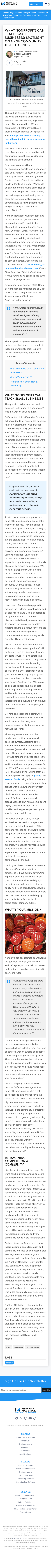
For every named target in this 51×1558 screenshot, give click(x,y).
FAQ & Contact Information (25, 1495)
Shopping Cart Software (25, 1482)
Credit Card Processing (25, 1437)
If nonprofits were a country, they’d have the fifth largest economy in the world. (25, 139)
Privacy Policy (25, 1512)
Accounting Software (26, 1479)
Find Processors (36, 4)
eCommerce (25, 1451)
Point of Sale (25, 1441)
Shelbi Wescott (22, 54)
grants (37, 775)
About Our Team (25, 1499)
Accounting (25, 1447)
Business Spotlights (22, 13)
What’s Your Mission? (21, 377)
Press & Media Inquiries (25, 1505)
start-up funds (12, 779)
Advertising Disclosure (18, 1538)
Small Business (25, 1454)
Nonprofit (9, 1363)
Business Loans (25, 1444)
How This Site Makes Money (25, 1509)
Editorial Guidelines (25, 1502)
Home (5, 13)
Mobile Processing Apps (25, 1469)
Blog (11, 13)
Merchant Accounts (25, 1465)
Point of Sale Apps (26, 1475)
